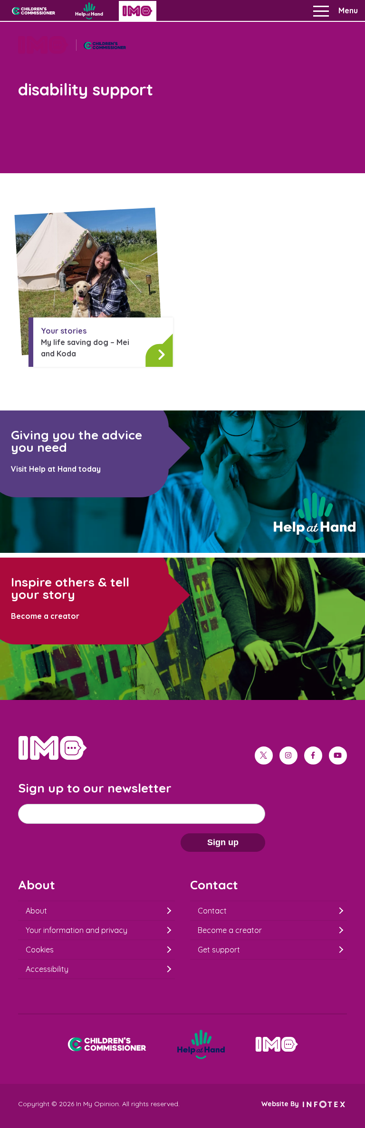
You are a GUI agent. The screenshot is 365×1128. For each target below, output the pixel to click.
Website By (281, 1104)
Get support (219, 949)
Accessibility (47, 969)
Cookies (40, 949)
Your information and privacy (76, 930)
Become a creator (230, 930)
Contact (212, 910)
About (36, 910)
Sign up (223, 842)
